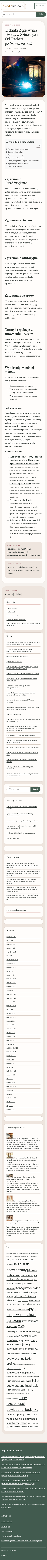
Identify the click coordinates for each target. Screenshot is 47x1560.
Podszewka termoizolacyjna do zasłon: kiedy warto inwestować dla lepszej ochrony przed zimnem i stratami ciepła (23, 873)
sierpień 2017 (11, 1090)
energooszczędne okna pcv (15, 1256)
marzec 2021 (11, 1002)
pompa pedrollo (23, 1304)
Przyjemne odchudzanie (21, 500)
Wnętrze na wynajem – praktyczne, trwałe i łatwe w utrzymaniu (21, 1541)
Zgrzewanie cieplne (15, 152)
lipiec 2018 (10, 1059)
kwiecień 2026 (11, 944)
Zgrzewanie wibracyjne (16, 155)
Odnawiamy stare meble (20, 484)
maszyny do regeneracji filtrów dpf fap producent (22, 821)
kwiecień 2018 (11, 1071)
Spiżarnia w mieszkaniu (14, 661)
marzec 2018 (11, 1075)
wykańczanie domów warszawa (24, 1427)
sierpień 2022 (11, 990)
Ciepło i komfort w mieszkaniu (16, 620)
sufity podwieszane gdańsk (19, 1381)
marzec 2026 (11, 948)
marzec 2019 (11, 1033)
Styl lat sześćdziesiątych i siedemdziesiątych (21, 833)
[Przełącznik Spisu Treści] (37, 146)
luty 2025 (10, 956)
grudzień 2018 (11, 1040)
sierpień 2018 (11, 1056)
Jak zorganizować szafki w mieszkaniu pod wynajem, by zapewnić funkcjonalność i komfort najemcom (23, 1223)
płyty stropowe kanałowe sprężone (21, 1315)
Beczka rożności (12, 25)
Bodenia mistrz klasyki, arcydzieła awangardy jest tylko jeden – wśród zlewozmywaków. (21, 1179)
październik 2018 (12, 1048)
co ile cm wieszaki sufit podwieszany (27, 1253)
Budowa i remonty (12, 616)
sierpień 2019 (11, 1025)
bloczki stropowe (11, 1253)
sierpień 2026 (11, 937)
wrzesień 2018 (11, 1052)
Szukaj (41, 14)
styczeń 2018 (11, 1082)
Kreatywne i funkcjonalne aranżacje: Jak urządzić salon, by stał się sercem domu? (23, 569)
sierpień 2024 (11, 963)
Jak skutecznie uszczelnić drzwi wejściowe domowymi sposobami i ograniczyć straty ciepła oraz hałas (22, 865)
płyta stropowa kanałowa (18, 1309)
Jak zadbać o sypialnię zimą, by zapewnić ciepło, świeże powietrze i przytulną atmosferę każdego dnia (23, 897)
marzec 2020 (11, 1013)
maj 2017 (10, 1094)
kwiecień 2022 (11, 994)
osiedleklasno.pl (8, 1550)
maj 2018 (10, 1067)
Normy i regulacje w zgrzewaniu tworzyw (23, 161)
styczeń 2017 (11, 1109)
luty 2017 (10, 1106)
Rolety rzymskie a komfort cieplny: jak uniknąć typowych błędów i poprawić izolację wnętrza (22, 1160)
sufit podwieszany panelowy (31, 1376)
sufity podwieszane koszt (18, 1390)
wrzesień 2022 (11, 986)
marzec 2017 (11, 1102)
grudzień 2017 (11, 1086)
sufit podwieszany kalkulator (23, 1364)
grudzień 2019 (11, 1017)
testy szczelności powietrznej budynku (22, 1403)
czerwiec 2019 (11, 1029)
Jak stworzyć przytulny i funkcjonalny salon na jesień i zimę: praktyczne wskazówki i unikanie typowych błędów (22, 889)
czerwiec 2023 (11, 983)
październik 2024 (12, 960)
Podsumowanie (17, 166)
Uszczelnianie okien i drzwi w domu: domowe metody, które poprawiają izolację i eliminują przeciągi (21, 881)
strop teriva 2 (25, 1340)
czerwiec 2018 (11, 1063)
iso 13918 (15, 349)
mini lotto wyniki (14, 1292)
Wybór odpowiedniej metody (18, 163)
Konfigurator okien (27, 1288)
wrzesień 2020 (11, 1006)
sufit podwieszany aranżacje (19, 1354)
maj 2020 (10, 1009)
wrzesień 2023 (11, 979)
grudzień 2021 (11, 998)
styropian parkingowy (28, 1349)
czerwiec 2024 (11, 967)
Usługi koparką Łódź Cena (22, 1414)
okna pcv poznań (23, 1301)
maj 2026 (10, 940)
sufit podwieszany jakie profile (22, 1358)
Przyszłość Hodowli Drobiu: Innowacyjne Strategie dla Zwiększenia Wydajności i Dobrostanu (23, 550)
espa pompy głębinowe (30, 1256)
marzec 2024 (11, 975)
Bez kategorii (11, 612)
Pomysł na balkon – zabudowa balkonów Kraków (23, 674)
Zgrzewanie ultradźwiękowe (18, 149)
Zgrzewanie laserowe (16, 158)
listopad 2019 (11, 1021)
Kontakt (4, 1555)
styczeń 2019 (11, 1036)
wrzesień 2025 (11, 952)
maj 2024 (10, 971)
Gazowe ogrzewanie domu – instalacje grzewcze (23, 747)
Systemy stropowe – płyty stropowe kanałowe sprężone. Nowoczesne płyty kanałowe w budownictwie (26, 460)
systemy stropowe (24, 1393)
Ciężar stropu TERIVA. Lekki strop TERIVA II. (21, 735)
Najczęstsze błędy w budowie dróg (25, 520)
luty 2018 (10, 1079)
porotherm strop (35, 1304)
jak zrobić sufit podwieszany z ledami (22, 1279)
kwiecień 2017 (11, 1098)
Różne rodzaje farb (13, 838)
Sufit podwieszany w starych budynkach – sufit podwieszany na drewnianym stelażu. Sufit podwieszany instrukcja (22, 728)
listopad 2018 (11, 1044)
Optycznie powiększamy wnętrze (17, 656)
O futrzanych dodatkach (14, 714)
